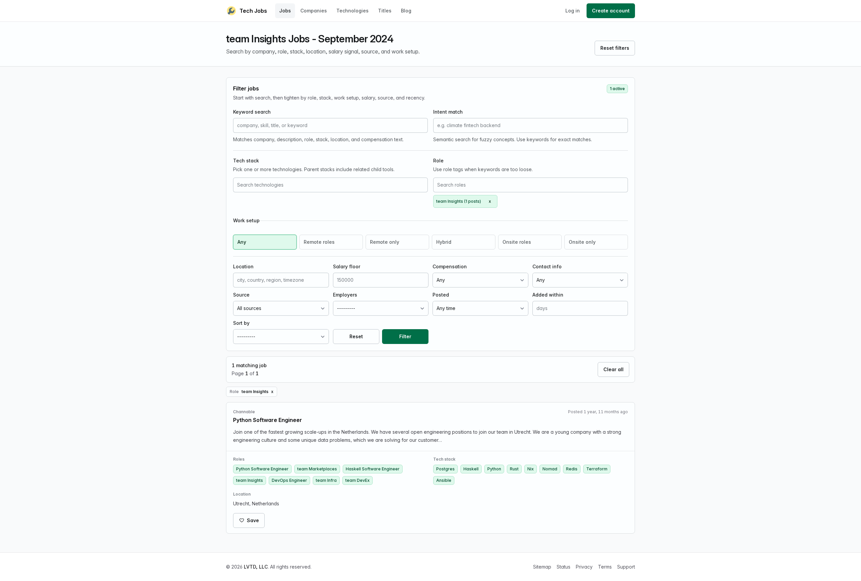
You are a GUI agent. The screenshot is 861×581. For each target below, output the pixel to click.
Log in (572, 10)
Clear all (613, 369)
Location (243, 266)
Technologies (352, 10)
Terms (605, 567)
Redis (571, 468)
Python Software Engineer (262, 468)
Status (563, 567)
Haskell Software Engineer (373, 468)
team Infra (326, 480)
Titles (384, 10)
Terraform (596, 468)
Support (626, 567)
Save (253, 520)
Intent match (448, 112)
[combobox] (330, 185)
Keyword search (252, 112)
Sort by (241, 323)
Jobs (285, 10)
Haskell (471, 468)
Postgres (445, 468)
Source (241, 295)
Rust (514, 468)
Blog (406, 10)
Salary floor (346, 266)
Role (438, 160)
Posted (441, 295)
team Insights (249, 480)
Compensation (450, 266)
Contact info (547, 266)
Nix (530, 468)
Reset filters (614, 48)
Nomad (549, 468)
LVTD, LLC (256, 567)
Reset (356, 336)
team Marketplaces (317, 468)
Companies (313, 10)
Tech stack (246, 160)
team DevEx (357, 480)
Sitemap (542, 567)
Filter (405, 336)
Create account (611, 10)
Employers (345, 295)
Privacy (584, 567)
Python (494, 468)
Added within (547, 295)
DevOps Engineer (289, 480)
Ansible (443, 480)
